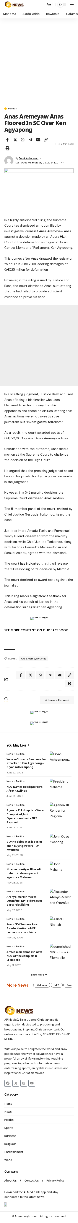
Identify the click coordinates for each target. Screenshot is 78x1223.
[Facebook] (7, 1083)
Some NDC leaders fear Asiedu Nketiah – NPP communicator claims (22, 928)
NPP (56, 985)
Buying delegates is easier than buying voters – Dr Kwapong (24, 845)
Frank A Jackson (28, 158)
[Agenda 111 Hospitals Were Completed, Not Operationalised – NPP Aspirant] (61, 811)
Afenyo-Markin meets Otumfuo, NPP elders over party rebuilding (24, 901)
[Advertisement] (39, 61)
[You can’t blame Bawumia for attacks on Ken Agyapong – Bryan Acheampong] (61, 760)
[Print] (7, 148)
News (9, 753)
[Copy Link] (46, 139)
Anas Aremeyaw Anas (33, 658)
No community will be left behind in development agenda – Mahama (24, 873)
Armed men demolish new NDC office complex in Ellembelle (24, 956)
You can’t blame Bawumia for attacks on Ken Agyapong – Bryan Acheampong (26, 763)
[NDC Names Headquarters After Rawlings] (61, 787)
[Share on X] (15, 139)
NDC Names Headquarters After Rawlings (24, 789)
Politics (12, 108)
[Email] (38, 139)
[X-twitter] (15, 1083)
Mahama (42, 985)
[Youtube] (31, 1083)
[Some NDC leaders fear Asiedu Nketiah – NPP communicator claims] (61, 925)
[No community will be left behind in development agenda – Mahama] (61, 870)
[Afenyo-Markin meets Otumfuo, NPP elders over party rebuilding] (61, 898)
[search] (41, 5)
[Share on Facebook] (7, 139)
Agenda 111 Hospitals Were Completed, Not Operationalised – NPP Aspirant (25, 816)
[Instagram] (23, 1083)
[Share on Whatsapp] (23, 139)
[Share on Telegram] (31, 139)
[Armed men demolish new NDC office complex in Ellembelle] (61, 952)
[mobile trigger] (70, 4)
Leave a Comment (59, 700)
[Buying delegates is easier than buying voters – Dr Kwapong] (61, 842)
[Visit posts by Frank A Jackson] (8, 160)
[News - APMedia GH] (14, 4)
